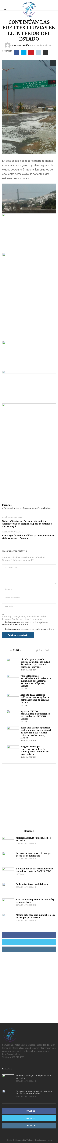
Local (29, 16)
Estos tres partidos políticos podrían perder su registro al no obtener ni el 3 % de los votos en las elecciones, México (36, 733)
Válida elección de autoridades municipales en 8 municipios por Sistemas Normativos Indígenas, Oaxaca (36, 681)
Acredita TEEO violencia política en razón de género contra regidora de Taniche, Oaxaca (35, 699)
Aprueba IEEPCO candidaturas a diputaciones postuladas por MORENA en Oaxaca (35, 715)
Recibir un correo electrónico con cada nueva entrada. (30, 629)
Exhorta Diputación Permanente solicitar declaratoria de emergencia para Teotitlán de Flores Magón (27, 524)
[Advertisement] (29, 796)
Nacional (25, 670)
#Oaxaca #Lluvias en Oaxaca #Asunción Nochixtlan (26, 508)
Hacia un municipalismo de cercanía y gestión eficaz (35, 900)
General (32, 905)
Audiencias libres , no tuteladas (32, 884)
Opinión (32, 843)
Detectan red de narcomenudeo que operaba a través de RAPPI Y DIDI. (34, 870)
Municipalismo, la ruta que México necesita (33, 839)
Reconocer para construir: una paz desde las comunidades (34, 854)
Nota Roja (20, 874)
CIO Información (20, 45)
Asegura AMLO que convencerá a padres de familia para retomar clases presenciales (35, 750)
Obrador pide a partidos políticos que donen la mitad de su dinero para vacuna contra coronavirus (35, 663)
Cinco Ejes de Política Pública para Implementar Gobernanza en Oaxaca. (28, 536)
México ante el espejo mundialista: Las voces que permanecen (35, 916)
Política (32, 670)
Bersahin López (22, 843)
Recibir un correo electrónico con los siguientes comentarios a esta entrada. (25, 623)
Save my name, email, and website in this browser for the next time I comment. (24, 618)
